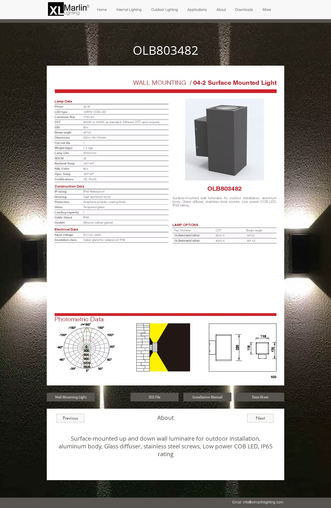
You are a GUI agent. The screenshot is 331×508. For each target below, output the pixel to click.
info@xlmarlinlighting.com (263, 502)
